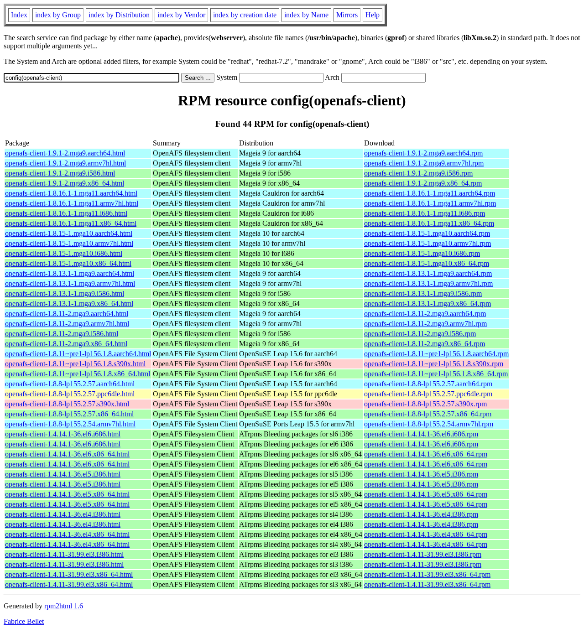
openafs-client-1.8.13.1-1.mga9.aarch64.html (69, 273)
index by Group (58, 15)
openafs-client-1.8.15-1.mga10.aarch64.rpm (427, 233)
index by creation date (244, 15)
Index (19, 15)
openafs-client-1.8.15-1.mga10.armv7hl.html (69, 243)
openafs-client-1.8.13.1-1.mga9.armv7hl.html (70, 283)
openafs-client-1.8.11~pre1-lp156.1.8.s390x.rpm (433, 364)
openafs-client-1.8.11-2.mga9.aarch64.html (66, 313)
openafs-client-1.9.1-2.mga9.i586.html (60, 173)
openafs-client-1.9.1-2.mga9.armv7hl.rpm (424, 163)
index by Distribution (119, 15)
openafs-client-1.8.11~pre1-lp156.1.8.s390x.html (75, 364)
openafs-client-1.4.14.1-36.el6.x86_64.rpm (425, 454)
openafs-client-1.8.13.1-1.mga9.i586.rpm (423, 293)
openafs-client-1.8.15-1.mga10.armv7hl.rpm (427, 243)
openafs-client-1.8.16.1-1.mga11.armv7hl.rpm (430, 203)
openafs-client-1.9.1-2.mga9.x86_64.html (64, 183)
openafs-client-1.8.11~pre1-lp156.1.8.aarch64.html (78, 354)
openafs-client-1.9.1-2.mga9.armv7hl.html (65, 163)
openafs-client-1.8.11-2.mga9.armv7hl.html (67, 323)
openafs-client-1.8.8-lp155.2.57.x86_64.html (69, 414)
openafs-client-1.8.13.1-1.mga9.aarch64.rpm (428, 273)
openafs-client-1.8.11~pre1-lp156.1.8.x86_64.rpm (436, 374)
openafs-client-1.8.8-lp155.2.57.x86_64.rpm (427, 414)
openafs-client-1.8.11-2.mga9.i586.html (61, 333)
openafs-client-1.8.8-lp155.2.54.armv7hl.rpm (428, 424)
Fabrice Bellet (24, 621)
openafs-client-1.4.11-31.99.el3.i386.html (64, 554)
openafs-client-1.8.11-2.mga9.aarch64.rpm (425, 313)
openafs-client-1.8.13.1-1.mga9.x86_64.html (69, 303)
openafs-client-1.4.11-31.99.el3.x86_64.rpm (427, 574)
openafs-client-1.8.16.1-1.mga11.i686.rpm (424, 213)
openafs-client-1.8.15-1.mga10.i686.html (63, 253)
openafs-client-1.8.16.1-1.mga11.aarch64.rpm (429, 193)
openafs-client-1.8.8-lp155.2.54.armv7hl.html (70, 424)
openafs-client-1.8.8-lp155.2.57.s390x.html (67, 404)
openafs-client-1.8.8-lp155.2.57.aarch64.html (70, 384)
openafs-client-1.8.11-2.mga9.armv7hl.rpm (425, 323)
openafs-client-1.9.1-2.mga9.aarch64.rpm (423, 153)
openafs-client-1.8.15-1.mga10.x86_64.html (68, 263)
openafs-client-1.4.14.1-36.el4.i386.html (62, 514)
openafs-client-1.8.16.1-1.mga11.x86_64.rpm (429, 223)
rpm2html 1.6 (63, 606)
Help (372, 15)
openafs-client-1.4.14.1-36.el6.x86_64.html (67, 454)
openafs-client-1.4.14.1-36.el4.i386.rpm (421, 514)
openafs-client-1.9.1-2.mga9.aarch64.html (65, 153)
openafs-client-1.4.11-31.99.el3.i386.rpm (422, 554)
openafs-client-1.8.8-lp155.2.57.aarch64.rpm (428, 384)
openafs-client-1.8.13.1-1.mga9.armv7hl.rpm (428, 283)
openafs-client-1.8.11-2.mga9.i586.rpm (420, 333)
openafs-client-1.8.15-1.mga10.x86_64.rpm (426, 263)
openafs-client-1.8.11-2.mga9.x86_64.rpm (424, 344)
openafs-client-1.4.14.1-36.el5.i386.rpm (421, 474)
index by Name (306, 15)
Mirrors (347, 15)
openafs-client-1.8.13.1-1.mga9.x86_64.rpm (427, 303)
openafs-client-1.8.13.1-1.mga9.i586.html (64, 293)
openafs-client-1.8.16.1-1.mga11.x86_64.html (70, 223)
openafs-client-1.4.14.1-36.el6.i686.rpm (421, 434)
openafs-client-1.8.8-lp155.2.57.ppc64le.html (70, 394)
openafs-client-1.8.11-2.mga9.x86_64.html (66, 344)
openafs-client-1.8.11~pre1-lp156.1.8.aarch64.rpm (436, 354)
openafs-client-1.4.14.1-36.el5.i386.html (62, 474)
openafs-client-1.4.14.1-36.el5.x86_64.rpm (425, 494)
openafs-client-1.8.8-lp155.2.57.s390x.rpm (425, 404)
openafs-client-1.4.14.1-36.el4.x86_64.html (67, 534)
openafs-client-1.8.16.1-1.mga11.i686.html (66, 213)
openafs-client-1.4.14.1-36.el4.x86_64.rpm (425, 534)
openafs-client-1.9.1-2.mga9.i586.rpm (418, 173)
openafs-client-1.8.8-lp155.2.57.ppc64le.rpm (428, 394)
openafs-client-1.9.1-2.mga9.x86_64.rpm (423, 183)
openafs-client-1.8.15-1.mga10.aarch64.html (68, 233)
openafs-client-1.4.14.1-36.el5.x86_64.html (67, 494)
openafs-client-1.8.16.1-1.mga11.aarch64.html (71, 193)
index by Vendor (181, 15)
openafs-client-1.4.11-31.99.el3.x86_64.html (69, 574)
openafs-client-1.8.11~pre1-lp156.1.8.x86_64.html (77, 374)
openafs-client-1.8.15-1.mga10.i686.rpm (422, 253)
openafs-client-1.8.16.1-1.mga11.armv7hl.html (71, 203)
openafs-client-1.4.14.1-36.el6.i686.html (62, 434)
